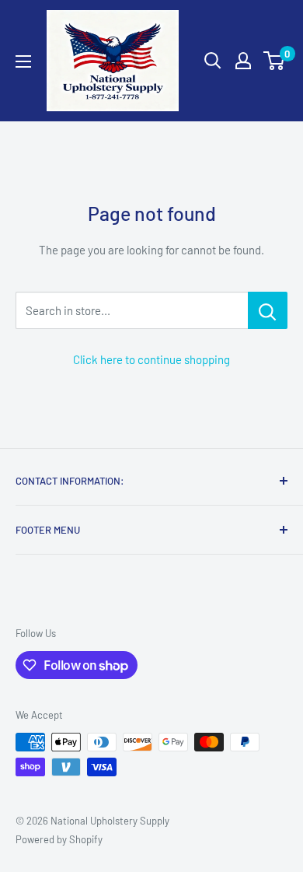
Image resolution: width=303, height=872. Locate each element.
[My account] (243, 60)
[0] (274, 60)
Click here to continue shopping (151, 359)
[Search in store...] (267, 310)
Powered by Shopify (59, 839)
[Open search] (212, 60)
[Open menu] (23, 61)
